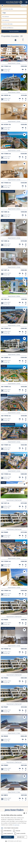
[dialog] (14, 827)
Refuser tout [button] (20, 837)
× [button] (26, 813)
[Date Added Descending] (16, 41)
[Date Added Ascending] (16, 38)
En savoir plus (16, 824)
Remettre (24, 5)
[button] (14, 841)
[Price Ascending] (23, 38)
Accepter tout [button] (7, 837)
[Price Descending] (23, 41)
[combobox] (24, 813)
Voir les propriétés (14, 31)
